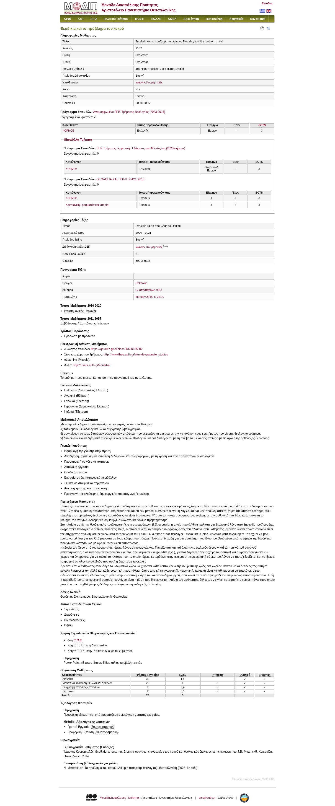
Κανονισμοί (257, 19)
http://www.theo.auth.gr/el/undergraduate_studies (136, 354)
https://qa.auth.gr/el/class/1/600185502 (116, 349)
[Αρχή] (81, 12)
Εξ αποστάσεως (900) (149, 290)
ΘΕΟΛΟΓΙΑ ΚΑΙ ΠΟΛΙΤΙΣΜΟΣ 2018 (120, 179)
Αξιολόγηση (191, 19)
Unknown (141, 283)
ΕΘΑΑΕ (156, 19)
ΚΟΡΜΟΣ (68, 130)
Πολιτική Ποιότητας (116, 19)
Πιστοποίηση (214, 19)
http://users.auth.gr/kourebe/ (91, 365)
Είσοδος (267, 3)
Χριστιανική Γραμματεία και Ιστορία (87, 205)
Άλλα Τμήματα (78, 139)
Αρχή (67, 19)
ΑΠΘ (93, 19)
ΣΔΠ (80, 19)
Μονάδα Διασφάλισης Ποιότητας (119, 797)
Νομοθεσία (236, 19)
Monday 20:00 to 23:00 (150, 296)
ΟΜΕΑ (172, 19)
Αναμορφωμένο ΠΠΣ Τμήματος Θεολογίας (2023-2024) (129, 112)
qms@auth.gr (207, 797)
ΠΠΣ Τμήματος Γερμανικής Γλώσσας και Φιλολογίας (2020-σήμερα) (140, 148)
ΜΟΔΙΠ (139, 19)
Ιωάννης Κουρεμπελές (149, 82)
